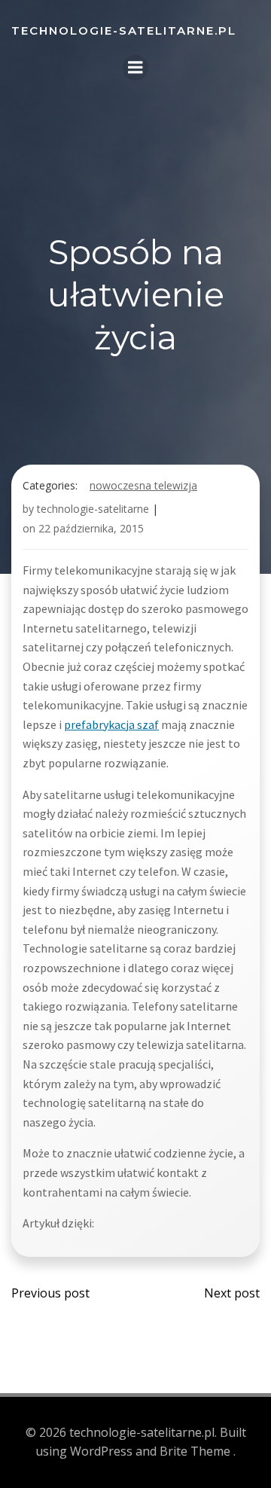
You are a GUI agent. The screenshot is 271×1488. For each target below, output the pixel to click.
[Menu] (135, 68)
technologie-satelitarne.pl (123, 30)
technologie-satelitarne (93, 509)
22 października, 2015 (91, 528)
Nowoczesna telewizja (143, 485)
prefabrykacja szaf (111, 724)
